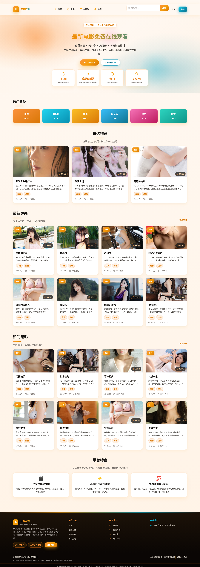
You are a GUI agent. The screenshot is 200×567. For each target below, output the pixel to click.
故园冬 (107, 253)
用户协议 (116, 538)
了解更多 (109, 62)
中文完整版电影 (156, 557)
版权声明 (116, 529)
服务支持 (116, 525)
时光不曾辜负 (155, 253)
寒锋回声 (108, 376)
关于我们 (116, 534)
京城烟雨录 (21, 253)
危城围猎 (64, 428)
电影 (72, 9)
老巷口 (63, 253)
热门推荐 (72, 538)
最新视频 (72, 534)
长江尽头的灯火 (24, 181)
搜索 (164, 8)
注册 (183, 9)
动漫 (100, 9)
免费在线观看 (181, 557)
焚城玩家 (153, 376)
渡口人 (63, 304)
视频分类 (72, 529)
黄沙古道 (79, 181)
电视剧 (86, 9)
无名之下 (153, 428)
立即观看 (91, 62)
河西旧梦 (20, 376)
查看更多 (183, 220)
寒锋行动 (108, 428)
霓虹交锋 (20, 428)
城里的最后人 (23, 304)
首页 (60, 9)
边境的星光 (110, 304)
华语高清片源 (169, 557)
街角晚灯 (153, 304)
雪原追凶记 (139, 181)
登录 (174, 9)
